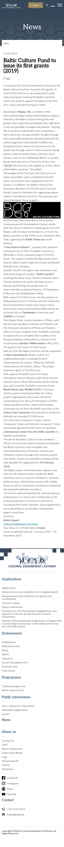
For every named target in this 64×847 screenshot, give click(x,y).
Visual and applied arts (14, 662)
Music (5, 650)
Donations (7, 769)
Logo (4, 756)
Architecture (9, 642)
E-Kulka (34, 5)
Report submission (12, 607)
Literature (7, 658)
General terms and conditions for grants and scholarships (26, 597)
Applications (9, 587)
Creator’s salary (11, 603)
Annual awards (10, 760)
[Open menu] (59, 5)
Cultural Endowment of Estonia (20, 523)
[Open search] (47, 5)
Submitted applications (15, 710)
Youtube (11, 794)
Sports (5, 654)
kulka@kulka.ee (15, 814)
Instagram (13, 783)
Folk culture (8, 670)
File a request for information (18, 705)
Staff (4, 744)
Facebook (12, 777)
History (6, 765)
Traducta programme (13, 686)
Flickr (10, 788)
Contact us (8, 740)
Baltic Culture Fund (12, 690)
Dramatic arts (9, 666)
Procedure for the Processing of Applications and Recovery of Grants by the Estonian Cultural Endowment (29, 614)
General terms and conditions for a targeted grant (30, 591)
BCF (9, 78)
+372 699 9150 (16, 809)
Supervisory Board (12, 752)
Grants (5, 714)
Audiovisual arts (11, 646)
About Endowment (12, 748)
